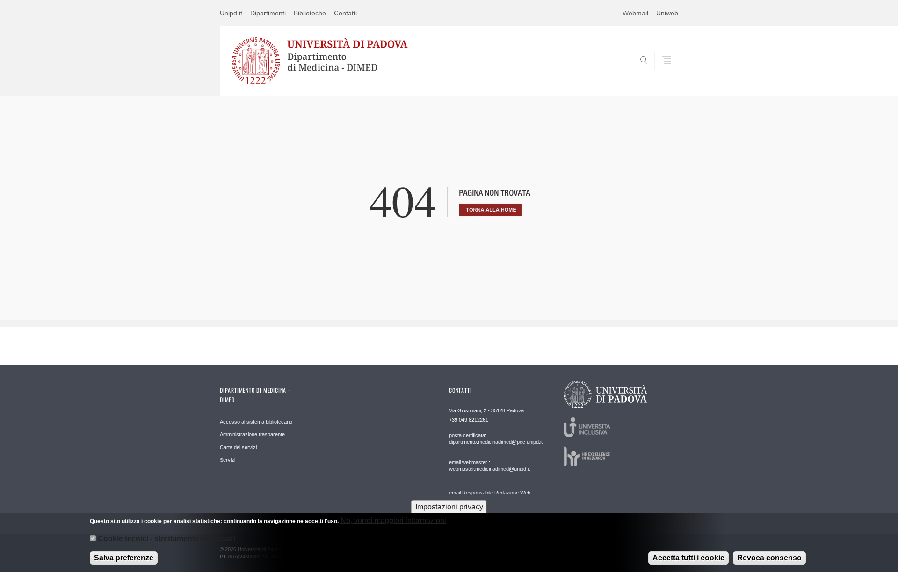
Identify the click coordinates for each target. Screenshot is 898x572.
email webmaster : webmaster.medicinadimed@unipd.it (489, 465)
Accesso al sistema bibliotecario (256, 421)
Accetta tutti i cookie (688, 558)
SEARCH (662, 73)
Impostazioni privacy (449, 507)
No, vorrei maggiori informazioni (393, 520)
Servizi (227, 460)
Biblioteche (310, 13)
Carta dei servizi (238, 447)
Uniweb (667, 13)
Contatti (345, 13)
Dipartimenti (268, 13)
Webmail (635, 13)
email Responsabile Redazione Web (489, 492)
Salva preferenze (123, 558)
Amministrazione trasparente (252, 434)
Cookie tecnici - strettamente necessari (166, 539)
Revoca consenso (769, 558)
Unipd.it (231, 13)
